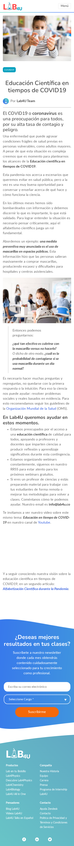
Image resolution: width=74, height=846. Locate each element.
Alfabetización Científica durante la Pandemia (35, 589)
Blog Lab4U (12, 808)
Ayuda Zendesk (48, 808)
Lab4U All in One (16, 794)
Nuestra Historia (49, 771)
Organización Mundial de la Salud (31, 408)
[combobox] (37, 699)
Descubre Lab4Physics (19, 780)
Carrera (44, 780)
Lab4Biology (13, 789)
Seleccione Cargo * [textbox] (21, 699)
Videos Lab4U (14, 813)
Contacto (45, 813)
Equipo (44, 775)
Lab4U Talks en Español (19, 818)
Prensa (44, 785)
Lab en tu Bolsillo (16, 771)
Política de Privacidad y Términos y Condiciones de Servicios (53, 823)
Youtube (44, 522)
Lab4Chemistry (14, 785)
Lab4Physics (13, 775)
